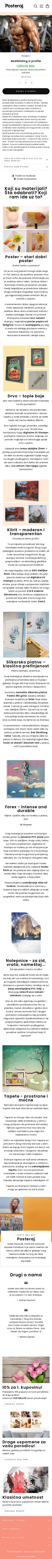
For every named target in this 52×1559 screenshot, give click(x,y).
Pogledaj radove (15, 1511)
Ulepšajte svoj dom (16, 1460)
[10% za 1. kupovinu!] (26, 1370)
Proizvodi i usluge (13, 1520)
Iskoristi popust (14, 1404)
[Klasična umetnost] (26, 1480)
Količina (26, 77)
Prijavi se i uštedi (13, 1538)
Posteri (25, 56)
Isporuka (23, 70)
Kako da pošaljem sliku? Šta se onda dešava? (23, 159)
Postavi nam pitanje (16, 167)
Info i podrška (11, 1529)
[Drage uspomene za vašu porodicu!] (26, 1424)
